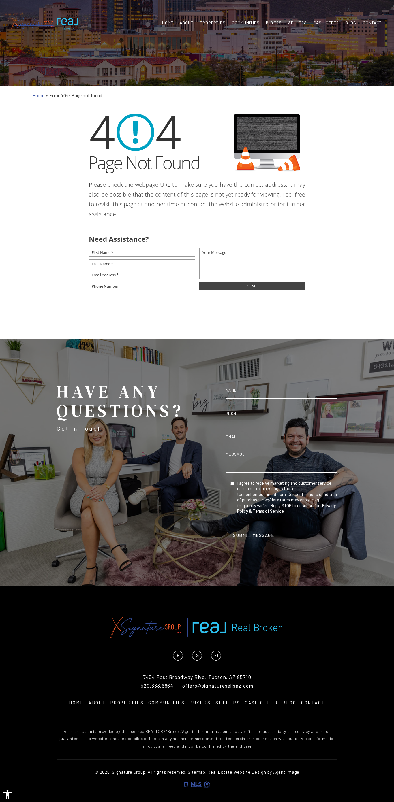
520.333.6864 (157, 686)
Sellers (297, 22)
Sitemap (196, 772)
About (187, 22)
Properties (213, 22)
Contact (372, 22)
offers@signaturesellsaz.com (217, 686)
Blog (351, 22)
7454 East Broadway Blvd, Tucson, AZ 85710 (197, 677)
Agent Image (286, 772)
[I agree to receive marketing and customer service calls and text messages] (232, 483)
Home (167, 22)
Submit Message (253, 535)
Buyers (274, 22)
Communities (246, 22)
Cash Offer (326, 22)
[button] (7, 794)
